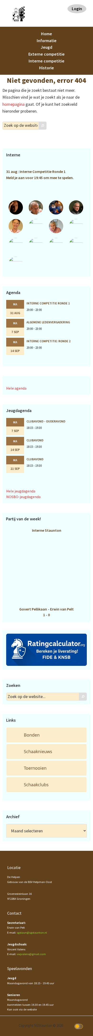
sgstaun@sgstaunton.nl (32, 932)
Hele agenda (16, 388)
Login (77, 8)
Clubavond (34, 440)
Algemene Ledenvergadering (48, 322)
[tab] (46, 735)
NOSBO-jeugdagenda (23, 496)
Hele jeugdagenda (20, 491)
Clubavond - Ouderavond (45, 421)
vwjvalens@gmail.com (31, 954)
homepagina (13, 104)
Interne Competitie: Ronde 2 (48, 341)
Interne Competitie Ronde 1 (48, 303)
